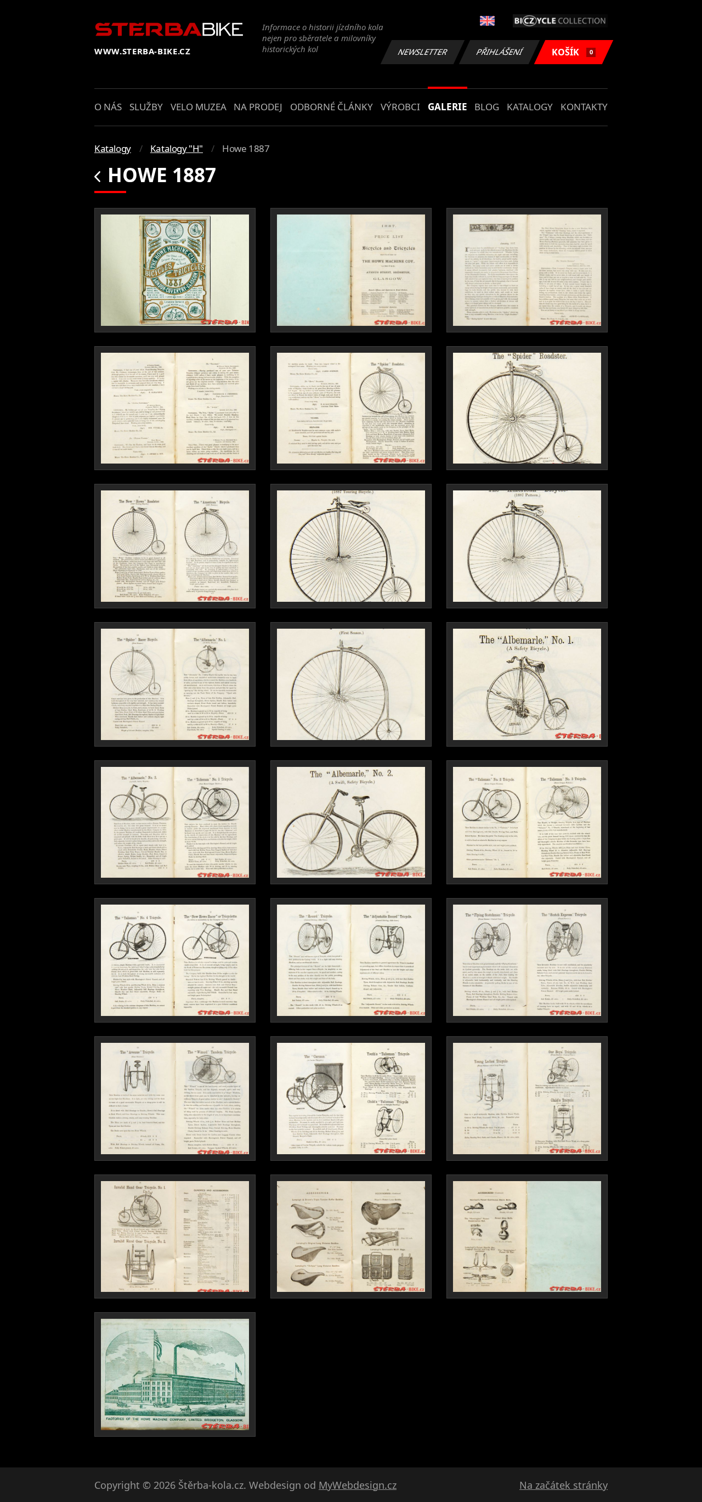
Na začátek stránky (563, 1485)
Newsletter (423, 52)
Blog (486, 106)
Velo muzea (199, 106)
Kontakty (584, 106)
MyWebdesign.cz (358, 1485)
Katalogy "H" (176, 148)
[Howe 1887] (175, 270)
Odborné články (331, 106)
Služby (146, 106)
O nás (108, 106)
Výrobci (400, 106)
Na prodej (258, 106)
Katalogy (530, 106)
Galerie (447, 106)
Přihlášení (499, 52)
